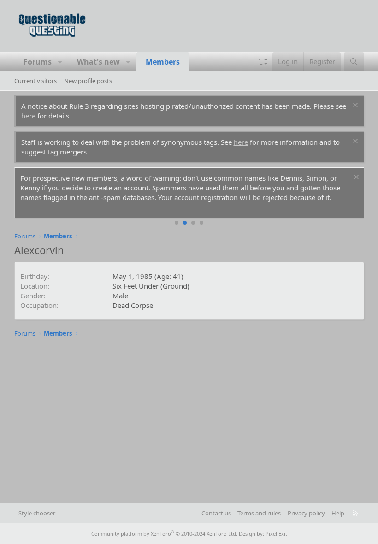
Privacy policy (306, 513)
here (28, 115)
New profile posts (88, 81)
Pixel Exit (276, 533)
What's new (98, 62)
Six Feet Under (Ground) (150, 285)
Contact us (216, 513)
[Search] (354, 61)
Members (163, 62)
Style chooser (36, 513)
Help (337, 513)
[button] (60, 61)
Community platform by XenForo (164, 533)
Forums (38, 62)
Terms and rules (259, 513)
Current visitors (35, 81)
